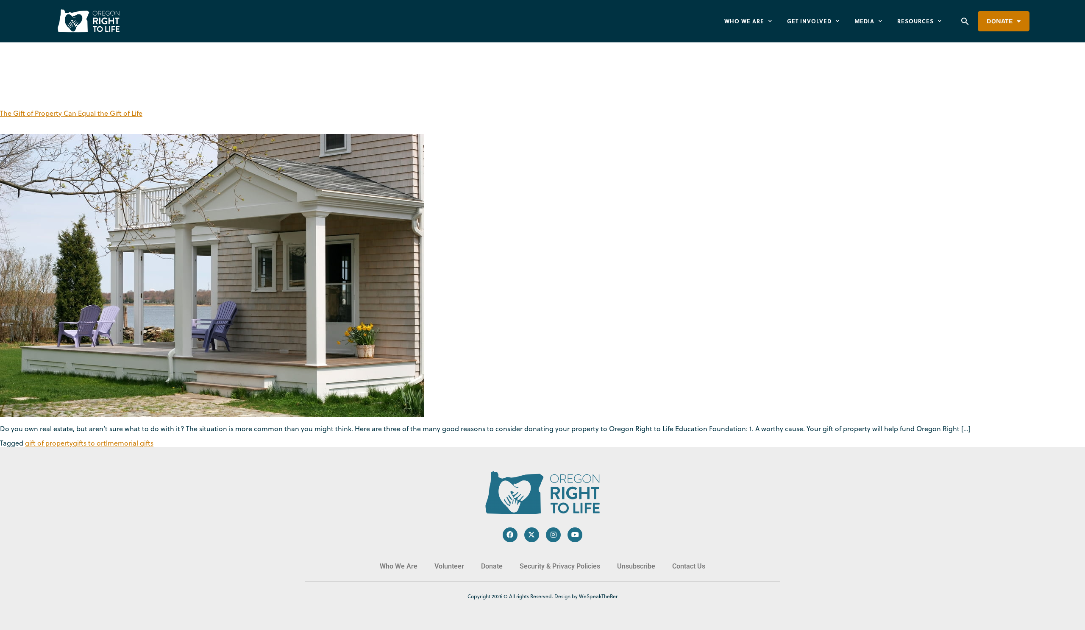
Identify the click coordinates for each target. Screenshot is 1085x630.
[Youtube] (575, 534)
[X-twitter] (531, 534)
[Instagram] (553, 534)
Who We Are (744, 21)
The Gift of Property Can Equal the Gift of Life (71, 113)
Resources (915, 21)
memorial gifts (130, 443)
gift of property (49, 443)
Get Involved (809, 21)
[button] (965, 21)
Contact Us (688, 566)
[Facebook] (510, 534)
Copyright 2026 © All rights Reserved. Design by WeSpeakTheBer (542, 596)
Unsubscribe (636, 566)
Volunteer (449, 566)
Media (864, 21)
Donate (1000, 21)
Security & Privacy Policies (560, 566)
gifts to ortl (90, 443)
